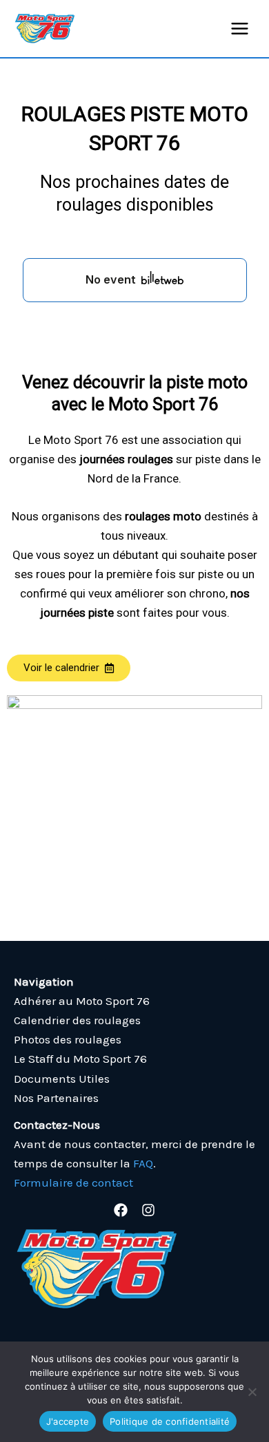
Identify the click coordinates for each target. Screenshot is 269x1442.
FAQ (143, 1163)
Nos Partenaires (56, 1098)
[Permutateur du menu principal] (240, 28)
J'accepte (67, 1421)
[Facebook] (121, 1210)
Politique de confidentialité (170, 1421)
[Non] (252, 1392)
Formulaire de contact (73, 1182)
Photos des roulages (67, 1039)
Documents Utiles (62, 1078)
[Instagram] (148, 1210)
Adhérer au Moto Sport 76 (82, 1001)
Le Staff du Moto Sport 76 (80, 1058)
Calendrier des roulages (77, 1020)
